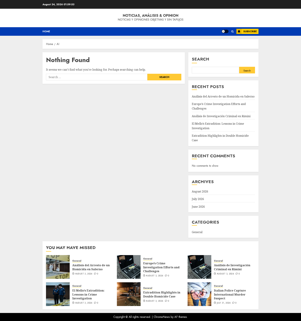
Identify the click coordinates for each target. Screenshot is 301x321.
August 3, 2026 (83, 274)
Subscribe (250, 31)
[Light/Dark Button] (225, 31)
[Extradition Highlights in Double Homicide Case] (129, 294)
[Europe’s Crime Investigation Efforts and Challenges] (129, 267)
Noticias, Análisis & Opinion (150, 15)
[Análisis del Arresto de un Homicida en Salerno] (58, 267)
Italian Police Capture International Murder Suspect (230, 294)
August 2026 (200, 191)
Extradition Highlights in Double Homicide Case (161, 294)
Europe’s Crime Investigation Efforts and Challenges (161, 267)
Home (46, 31)
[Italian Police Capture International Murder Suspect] (199, 294)
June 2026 (198, 207)
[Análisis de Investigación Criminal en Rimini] (199, 267)
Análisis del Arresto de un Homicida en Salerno (223, 96)
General (197, 232)
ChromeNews (162, 317)
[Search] (232, 31)
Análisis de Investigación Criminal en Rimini (221, 116)
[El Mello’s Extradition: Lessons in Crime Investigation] (58, 294)
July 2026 (198, 199)
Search (200, 59)
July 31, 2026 (224, 303)
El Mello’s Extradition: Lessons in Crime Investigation (88, 294)
